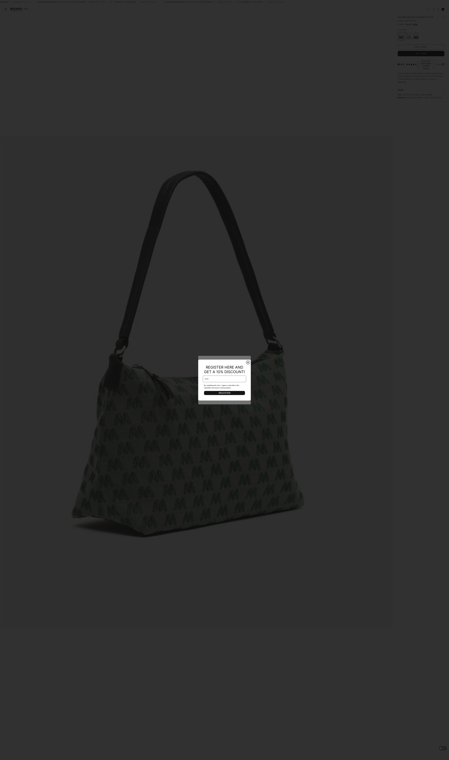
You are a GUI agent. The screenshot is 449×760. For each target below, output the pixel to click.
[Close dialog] (248, 362)
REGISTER (224, 393)
